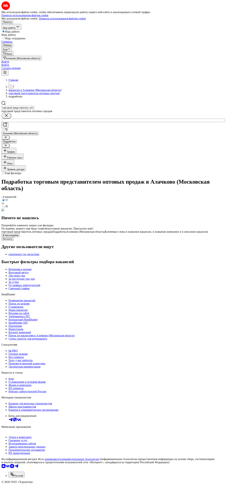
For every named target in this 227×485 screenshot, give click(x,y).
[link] (7, 53)
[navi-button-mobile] (5, 73)
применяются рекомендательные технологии (72, 459)
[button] (5, 61)
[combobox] (17, 108)
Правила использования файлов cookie (62, 18)
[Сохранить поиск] (5, 125)
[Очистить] (6, 116)
